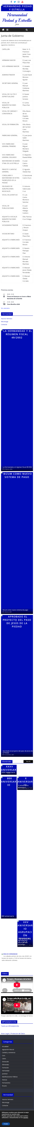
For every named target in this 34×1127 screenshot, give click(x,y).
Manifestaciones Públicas (10, 1077)
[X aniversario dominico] (25, 778)
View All (28, 761)
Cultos (4, 1058)
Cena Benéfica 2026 (13, 304)
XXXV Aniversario (8, 772)
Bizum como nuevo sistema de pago (15, 610)
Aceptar (6, 1124)
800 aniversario (8, 916)
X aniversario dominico (23, 786)
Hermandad (5, 1071)
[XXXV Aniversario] (9, 766)
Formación (5, 1068)
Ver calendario (5, 308)
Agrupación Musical (8, 1049)
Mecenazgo (4, 321)
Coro (3, 1055)
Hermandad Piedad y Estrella (17, 17)
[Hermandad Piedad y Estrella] (17, 6)
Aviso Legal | (6, 1034)
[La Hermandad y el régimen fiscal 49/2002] (17, 330)
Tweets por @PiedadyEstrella (10, 1026)
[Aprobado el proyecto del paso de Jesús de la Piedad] (17, 616)
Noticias (4, 1080)
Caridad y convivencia (8, 1052)
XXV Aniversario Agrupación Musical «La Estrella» (24, 941)
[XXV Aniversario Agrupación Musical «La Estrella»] (25, 921)
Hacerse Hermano (6, 319)
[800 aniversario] (9, 778)
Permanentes (6, 1083)
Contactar (4, 324)
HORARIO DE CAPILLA (10, 967)
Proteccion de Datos (18, 1034)
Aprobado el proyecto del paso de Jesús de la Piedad (18, 752)
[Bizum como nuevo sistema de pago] (17, 473)
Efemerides (5, 1065)
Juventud (4, 1074)
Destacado (5, 1061)
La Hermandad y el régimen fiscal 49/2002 (17, 467)
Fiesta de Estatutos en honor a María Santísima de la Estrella (19, 297)
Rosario (4, 1086)
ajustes (25, 1117)
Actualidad (5, 1046)
